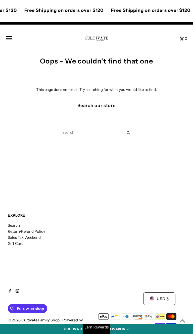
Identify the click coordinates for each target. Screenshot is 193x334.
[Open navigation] (43, 38)
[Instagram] (16, 291)
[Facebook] (9, 291)
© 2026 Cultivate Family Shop (34, 320)
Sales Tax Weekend (24, 237)
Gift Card (16, 243)
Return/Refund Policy (26, 231)
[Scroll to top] (182, 320)
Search (14, 225)
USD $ (163, 298)
